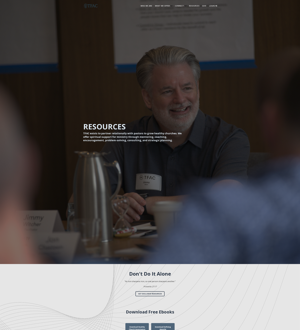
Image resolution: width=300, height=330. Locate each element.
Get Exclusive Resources (150, 294)
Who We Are (146, 6)
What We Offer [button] (162, 6)
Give (204, 6)
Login (212, 6)
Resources (194, 6)
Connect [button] (179, 6)
